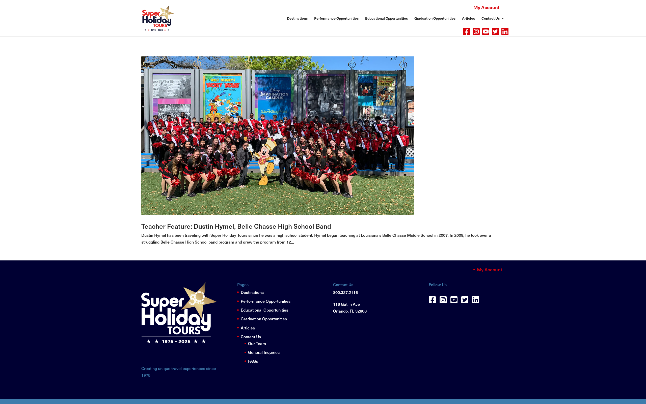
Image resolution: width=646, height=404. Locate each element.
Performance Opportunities (336, 18)
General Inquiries (264, 352)
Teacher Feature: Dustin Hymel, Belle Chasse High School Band (236, 225)
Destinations (297, 18)
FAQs (253, 361)
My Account (486, 7)
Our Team (257, 343)
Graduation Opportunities (434, 18)
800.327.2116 (345, 292)
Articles (248, 327)
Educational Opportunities (386, 18)
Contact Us (251, 336)
